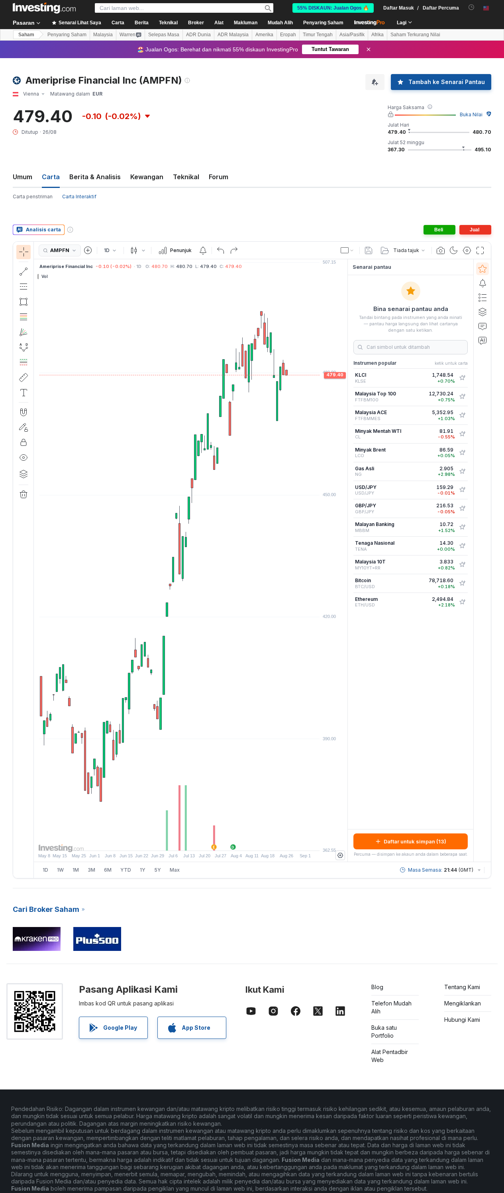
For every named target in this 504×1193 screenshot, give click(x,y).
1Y (142, 870)
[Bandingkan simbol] (88, 250)
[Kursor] (23, 252)
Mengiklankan (462, 1003)
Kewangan (146, 177)
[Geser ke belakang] (191, 840)
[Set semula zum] (212, 840)
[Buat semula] (234, 250)
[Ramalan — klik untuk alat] (23, 362)
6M (108, 870)
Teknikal (186, 177)
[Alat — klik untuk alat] (23, 377)
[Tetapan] (340, 855)
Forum (218, 177)
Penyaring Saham (323, 22)
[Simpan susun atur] (369, 250)
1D (45, 870)
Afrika (377, 34)
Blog (377, 987)
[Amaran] (482, 283)
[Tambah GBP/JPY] (462, 508)
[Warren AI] (482, 340)
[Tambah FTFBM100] (462, 396)
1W (60, 870)
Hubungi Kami (462, 1019)
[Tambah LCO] (462, 452)
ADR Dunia (198, 34)
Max (175, 870)
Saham (26, 34)
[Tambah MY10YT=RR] (462, 564)
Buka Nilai (471, 114)
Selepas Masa (163, 34)
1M (76, 870)
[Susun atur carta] (347, 250)
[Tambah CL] (462, 434)
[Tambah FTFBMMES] (462, 415)
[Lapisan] (23, 473)
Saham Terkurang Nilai (415, 34)
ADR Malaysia (233, 34)
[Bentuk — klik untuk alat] (23, 302)
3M (91, 870)
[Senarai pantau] (482, 268)
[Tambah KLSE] (462, 377)
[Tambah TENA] (462, 546)
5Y (157, 870)
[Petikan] (441, 250)
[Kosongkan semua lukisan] (23, 494)
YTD (125, 870)
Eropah (288, 34)
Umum (22, 177)
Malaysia (103, 34)
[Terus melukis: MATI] (23, 427)
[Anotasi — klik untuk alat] (23, 392)
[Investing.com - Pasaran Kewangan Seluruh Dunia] (44, 8)
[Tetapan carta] (467, 250)
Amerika (264, 34)
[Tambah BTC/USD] (462, 583)
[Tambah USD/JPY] (462, 489)
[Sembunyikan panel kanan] (345, 560)
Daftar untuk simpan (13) (415, 841)
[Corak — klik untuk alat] (23, 347)
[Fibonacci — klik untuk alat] (23, 317)
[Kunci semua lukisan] (23, 442)
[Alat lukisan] (36, 560)
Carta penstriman (33, 196)
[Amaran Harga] (203, 250)
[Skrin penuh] (480, 250)
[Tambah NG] (462, 471)
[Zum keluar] (169, 840)
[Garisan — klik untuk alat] (23, 271)
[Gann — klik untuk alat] (23, 332)
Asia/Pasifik (352, 34)
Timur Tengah (318, 34)
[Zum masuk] (180, 840)
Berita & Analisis (95, 177)
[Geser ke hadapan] (201, 840)
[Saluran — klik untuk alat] (23, 287)
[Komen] (482, 326)
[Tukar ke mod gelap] (454, 250)
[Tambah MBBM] (462, 527)
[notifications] (471, 7)
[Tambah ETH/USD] (462, 602)
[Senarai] (482, 297)
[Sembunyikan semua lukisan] (23, 457)
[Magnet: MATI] (23, 412)
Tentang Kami (462, 987)
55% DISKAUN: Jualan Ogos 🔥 (333, 8)
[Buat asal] (221, 250)
